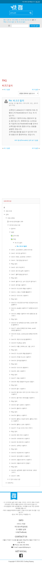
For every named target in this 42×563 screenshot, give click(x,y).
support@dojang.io (24, 547)
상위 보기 (32, 140)
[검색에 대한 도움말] (9, 25)
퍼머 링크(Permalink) (21, 140)
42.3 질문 (35, 89)
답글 (36, 140)
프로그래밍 (11, 218)
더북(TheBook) (21, 532)
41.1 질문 (7, 89)
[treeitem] (21, 207)
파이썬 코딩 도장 (14, 225)
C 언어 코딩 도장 (14, 479)
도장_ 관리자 (34, 103)
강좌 (7, 214)
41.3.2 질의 (18, 242)
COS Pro (10, 483)
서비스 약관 (21, 524)
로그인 (38, 1)
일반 (33, 20)
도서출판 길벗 (21, 529)
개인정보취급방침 (21, 526)
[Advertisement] (21, 56)
